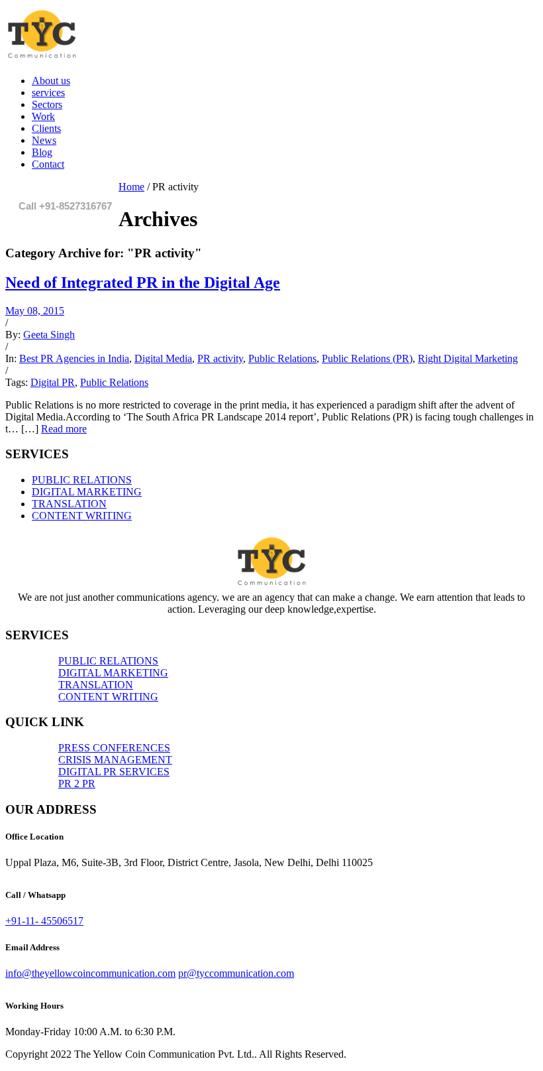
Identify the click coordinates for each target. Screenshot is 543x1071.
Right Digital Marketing (468, 358)
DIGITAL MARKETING (87, 491)
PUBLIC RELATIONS (82, 479)
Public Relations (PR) (367, 358)
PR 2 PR (76, 783)
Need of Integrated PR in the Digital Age (142, 282)
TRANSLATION (69, 503)
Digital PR (52, 382)
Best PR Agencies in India (74, 358)
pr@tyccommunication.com (236, 973)
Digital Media (163, 358)
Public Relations (282, 358)
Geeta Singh (49, 334)
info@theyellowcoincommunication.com (90, 973)
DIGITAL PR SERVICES (114, 771)
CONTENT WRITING (82, 515)
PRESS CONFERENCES (114, 747)
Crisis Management (115, 759)
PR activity (220, 358)
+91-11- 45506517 (44, 920)
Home (131, 186)
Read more (64, 428)
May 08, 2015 (34, 310)
